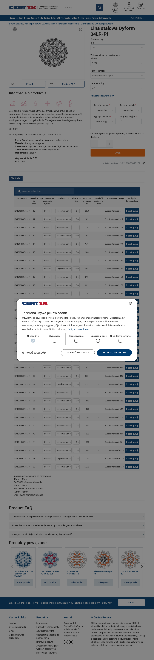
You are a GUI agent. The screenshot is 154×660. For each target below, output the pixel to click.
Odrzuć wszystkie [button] (78, 352)
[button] (34, 352)
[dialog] (77, 330)
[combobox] (130, 303)
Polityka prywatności (78, 328)
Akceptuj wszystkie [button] (114, 352)
